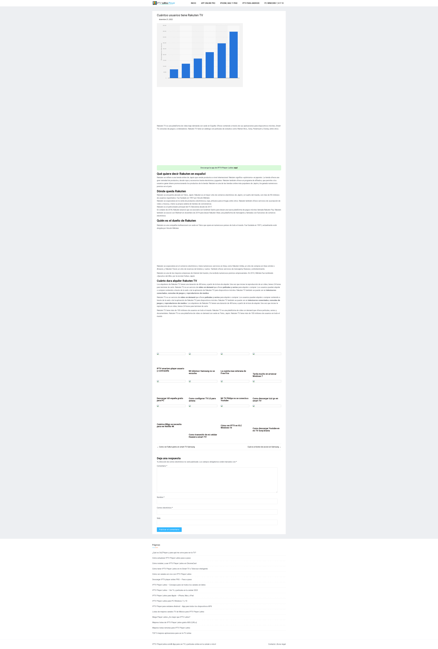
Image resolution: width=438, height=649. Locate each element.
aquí (235, 168)
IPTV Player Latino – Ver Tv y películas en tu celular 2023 (175, 590)
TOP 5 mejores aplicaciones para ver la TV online (171, 633)
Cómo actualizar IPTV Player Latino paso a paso (171, 558)
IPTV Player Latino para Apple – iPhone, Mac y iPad (173, 596)
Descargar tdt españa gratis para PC (170, 399)
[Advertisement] (219, 107)
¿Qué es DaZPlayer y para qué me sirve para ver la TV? (174, 553)
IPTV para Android (250, 3)
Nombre (160, 497)
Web (158, 518)
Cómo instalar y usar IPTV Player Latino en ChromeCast (174, 563)
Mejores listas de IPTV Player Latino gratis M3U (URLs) (174, 622)
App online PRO (208, 3)
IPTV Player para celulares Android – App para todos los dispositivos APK (182, 606)
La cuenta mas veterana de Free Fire (233, 372)
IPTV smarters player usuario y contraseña (170, 369)
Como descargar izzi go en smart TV (265, 399)
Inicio (193, 3)
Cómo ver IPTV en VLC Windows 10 (231, 426)
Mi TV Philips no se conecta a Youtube (234, 399)
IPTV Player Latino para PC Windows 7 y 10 (169, 601)
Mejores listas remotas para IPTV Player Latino (171, 628)
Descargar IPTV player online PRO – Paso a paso (172, 579)
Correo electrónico (165, 508)
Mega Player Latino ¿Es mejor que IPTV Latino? (171, 617)
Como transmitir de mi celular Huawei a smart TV (203, 435)
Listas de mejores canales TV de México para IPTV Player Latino (178, 612)
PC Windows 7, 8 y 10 (274, 3)
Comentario (162, 466)
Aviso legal (281, 644)
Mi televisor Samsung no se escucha (202, 372)
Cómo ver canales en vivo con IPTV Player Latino (171, 574)
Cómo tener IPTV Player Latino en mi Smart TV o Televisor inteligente (180, 569)
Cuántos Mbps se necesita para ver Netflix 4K (169, 425)
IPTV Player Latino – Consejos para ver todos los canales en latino (179, 585)
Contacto (271, 644)
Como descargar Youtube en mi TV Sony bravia (266, 429)
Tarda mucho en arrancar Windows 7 (264, 375)
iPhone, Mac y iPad (228, 3)
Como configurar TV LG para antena (202, 399)
